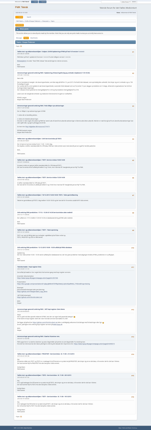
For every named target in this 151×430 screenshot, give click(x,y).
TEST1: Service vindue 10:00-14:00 (53, 160)
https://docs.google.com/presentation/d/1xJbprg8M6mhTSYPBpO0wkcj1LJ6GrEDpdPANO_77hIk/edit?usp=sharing (53, 284)
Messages (19, 38)
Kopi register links (35, 267)
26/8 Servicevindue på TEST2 (51, 139)
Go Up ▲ (134, 428)
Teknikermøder (22, 267)
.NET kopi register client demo (54, 309)
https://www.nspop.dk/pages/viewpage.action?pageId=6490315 (94, 344)
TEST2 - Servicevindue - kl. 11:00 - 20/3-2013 (56, 375)
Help (120, 428)
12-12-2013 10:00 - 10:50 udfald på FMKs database (55, 247)
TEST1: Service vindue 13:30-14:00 (53, 177)
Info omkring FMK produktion (27, 212)
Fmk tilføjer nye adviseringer (54, 106)
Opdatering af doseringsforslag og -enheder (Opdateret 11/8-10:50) (67, 73)
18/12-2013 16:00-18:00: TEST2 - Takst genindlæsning (60, 195)
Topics (26, 38)
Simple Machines (28, 428)
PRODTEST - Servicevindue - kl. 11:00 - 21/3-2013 (58, 354)
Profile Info (19, 25)
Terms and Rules (126, 428)
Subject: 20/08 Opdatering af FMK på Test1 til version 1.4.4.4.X (63, 52)
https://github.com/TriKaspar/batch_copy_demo (32, 291)
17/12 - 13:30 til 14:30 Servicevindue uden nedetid (55, 212)
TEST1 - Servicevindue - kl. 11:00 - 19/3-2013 (56, 396)
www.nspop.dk (57, 324)
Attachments (34, 38)
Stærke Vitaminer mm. (52, 336)
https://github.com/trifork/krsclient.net (29, 297)
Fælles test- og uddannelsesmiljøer (29, 52)
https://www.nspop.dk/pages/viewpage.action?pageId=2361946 (37, 278)
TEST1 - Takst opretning (50, 230)
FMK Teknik (21, 7)
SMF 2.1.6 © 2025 (18, 428)
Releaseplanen (21, 61)
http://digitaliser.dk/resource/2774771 (37, 127)
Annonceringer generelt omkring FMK (30, 73)
